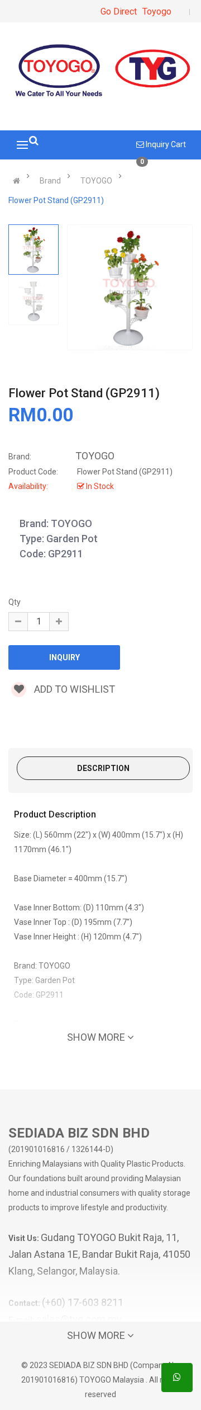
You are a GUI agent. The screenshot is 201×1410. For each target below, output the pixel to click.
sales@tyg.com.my (79, 1319)
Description (103, 768)
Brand (50, 180)
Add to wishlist (73, 689)
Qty (14, 602)
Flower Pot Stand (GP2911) (56, 200)
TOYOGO (96, 180)
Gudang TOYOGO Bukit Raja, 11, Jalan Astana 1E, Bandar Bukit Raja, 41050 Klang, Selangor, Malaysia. (99, 1254)
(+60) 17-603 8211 (82, 1302)
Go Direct (118, 11)
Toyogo (156, 11)
